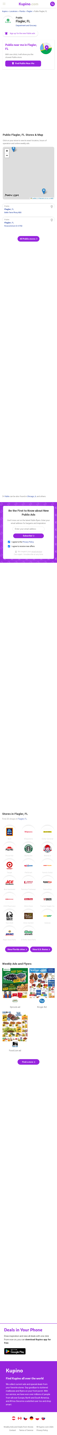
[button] (20, 33)
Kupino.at (13, 1418)
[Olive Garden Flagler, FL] (28, 917)
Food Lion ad (15, 1032)
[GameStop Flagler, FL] (47, 883)
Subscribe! (28, 536)
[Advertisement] (28, 100)
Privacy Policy (28, 542)
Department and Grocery (26, 25)
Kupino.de (31, 1418)
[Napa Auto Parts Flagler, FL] (9, 933)
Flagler (29, 11)
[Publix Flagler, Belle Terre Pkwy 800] (28, 210)
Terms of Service (26, 1430)
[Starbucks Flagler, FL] (28, 849)
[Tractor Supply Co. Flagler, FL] (47, 900)
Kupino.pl (37, 1418)
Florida (22, 11)
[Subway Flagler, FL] (47, 917)
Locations (14, 11)
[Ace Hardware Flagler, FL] (9, 883)
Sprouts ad (15, 989)
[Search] (52, 4)
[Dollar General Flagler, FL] (47, 833)
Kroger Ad (42, 989)
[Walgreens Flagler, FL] (28, 833)
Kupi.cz (25, 1418)
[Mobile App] (15, 1352)
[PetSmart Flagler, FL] (28, 866)
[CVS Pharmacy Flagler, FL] (9, 900)
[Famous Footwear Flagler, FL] (28, 883)
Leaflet (34, 198)
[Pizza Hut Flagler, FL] (9, 849)
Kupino (5, 11)
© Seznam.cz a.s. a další (45, 198)
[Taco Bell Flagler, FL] (9, 917)
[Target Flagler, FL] (9, 866)
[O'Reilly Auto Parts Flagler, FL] (28, 933)
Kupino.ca (19, 1418)
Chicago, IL (31, 496)
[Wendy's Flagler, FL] (47, 849)
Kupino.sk (43, 1418)
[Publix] (8, 22)
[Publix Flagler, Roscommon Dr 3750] (28, 223)
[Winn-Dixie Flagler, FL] (28, 900)
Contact (12, 1430)
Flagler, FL (22, 819)
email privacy (36, 552)
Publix (7, 496)
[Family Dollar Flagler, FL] (47, 866)
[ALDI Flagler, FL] (9, 833)
